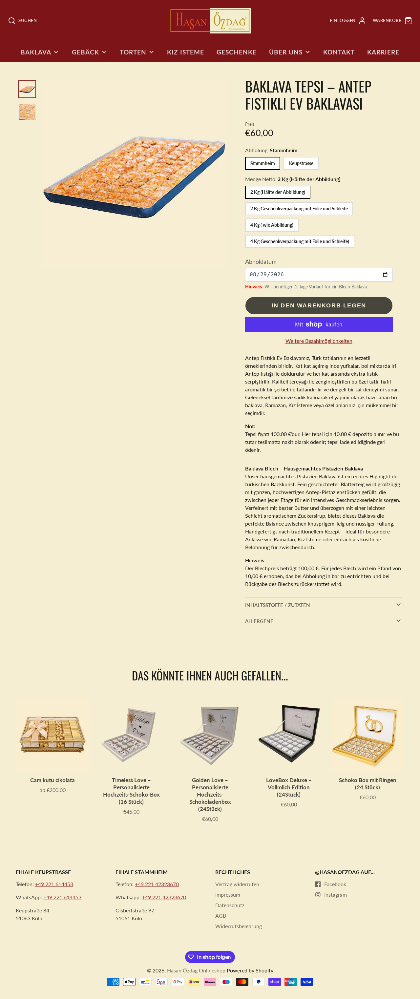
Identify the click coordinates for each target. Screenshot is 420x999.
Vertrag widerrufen (237, 884)
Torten (133, 52)
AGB (220, 915)
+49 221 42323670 (157, 884)
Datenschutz (229, 905)
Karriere (383, 52)
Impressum (227, 894)
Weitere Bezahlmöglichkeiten (318, 341)
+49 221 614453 (54, 884)
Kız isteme (185, 52)
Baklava (36, 52)
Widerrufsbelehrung (238, 926)
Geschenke (237, 52)
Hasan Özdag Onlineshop (196, 970)
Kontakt (339, 52)
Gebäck (85, 52)
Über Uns (286, 52)
